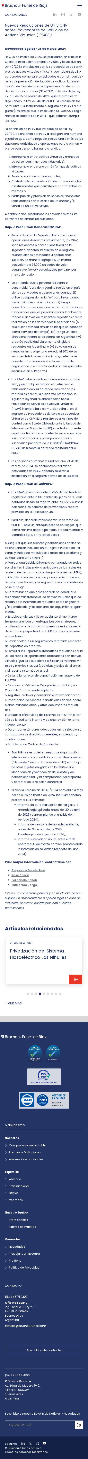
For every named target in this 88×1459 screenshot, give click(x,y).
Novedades (17, 1247)
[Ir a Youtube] (42, 1443)
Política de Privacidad (24, 1267)
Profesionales (18, 1220)
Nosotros (12, 1138)
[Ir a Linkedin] (21, 1443)
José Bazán (20, 875)
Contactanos (16, 15)
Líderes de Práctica (22, 1227)
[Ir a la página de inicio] (24, 1037)
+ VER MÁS (13, 1003)
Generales (12, 1239)
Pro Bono (15, 1261)
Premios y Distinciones (25, 1152)
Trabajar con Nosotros (25, 1254)
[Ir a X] (28, 1443)
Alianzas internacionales (26, 1159)
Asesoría (15, 1179)
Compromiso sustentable (27, 1145)
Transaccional (19, 1186)
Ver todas (16, 1200)
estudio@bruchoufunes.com (25, 1326)
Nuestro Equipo (16, 1212)
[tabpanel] (44, 960)
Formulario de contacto (44, 1350)
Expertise (12, 1172)
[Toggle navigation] (79, 5)
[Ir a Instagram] (35, 1443)
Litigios (13, 1193)
